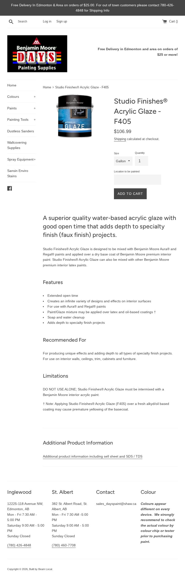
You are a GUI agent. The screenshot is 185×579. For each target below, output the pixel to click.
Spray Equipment (21, 159)
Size (116, 153)
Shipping (120, 139)
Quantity (140, 152)
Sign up (61, 21)
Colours (21, 97)
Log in (47, 21)
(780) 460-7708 (64, 545)
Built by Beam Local (40, 569)
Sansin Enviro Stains (17, 173)
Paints (21, 108)
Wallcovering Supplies (16, 145)
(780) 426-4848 (19, 545)
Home (11, 85)
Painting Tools (21, 119)
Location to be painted (126, 171)
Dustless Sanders (20, 131)
